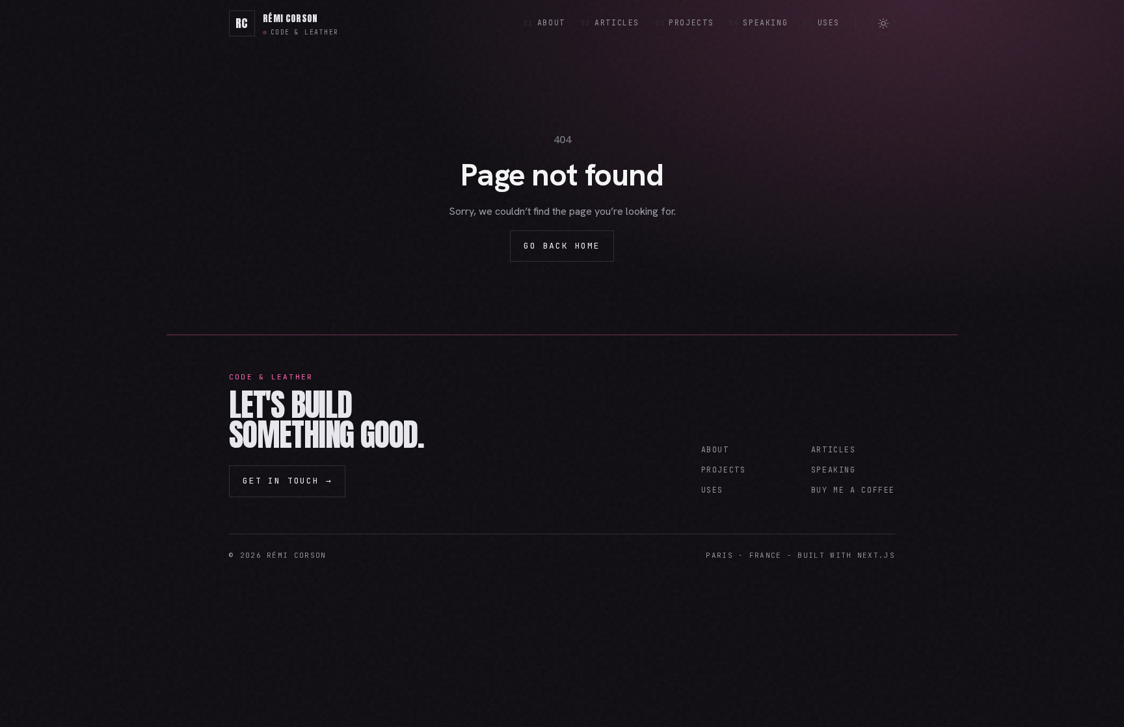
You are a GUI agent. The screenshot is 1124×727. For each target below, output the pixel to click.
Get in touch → (287, 480)
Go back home (562, 245)
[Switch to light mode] (883, 23)
